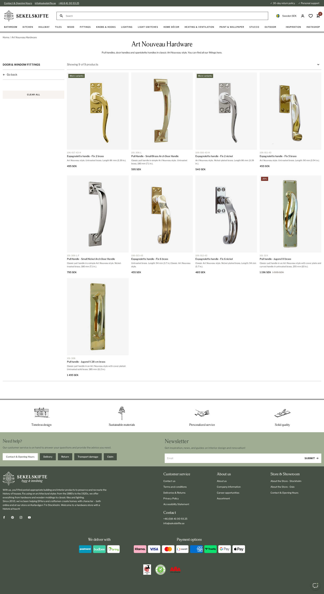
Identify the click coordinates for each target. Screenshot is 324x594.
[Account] (303, 16)
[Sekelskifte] (55, 478)
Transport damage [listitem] (88, 456)
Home (6, 37)
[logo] (26, 15)
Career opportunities (228, 492)
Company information (228, 486)
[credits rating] (175, 570)
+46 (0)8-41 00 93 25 (175, 518)
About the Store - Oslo (283, 486)
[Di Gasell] (147, 569)
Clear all (33, 94)
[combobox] (165, 16)
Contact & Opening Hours (18, 3)
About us (222, 481)
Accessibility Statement (176, 504)
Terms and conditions (175, 486)
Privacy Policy (171, 498)
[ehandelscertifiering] (160, 569)
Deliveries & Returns (174, 492)
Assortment (223, 498)
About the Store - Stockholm (286, 481)
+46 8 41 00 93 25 (69, 3)
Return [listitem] (65, 456)
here (219, 52)
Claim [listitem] (110, 456)
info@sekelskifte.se (45, 3)
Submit (310, 458)
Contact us (169, 481)
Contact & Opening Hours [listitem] (20, 456)
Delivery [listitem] (47, 456)
